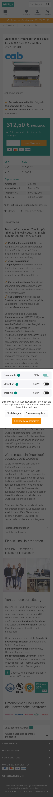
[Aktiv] (46, 375)
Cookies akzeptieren (35, 413)
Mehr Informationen (26, 407)
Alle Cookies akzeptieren (26, 421)
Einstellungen (14, 413)
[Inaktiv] (46, 384)
